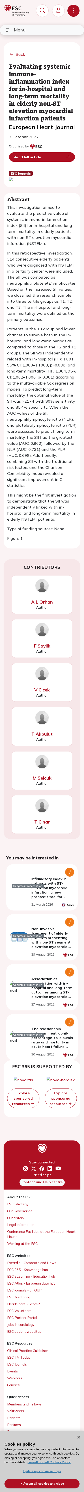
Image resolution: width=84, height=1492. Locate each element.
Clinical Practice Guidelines (28, 1351)
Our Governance (19, 1211)
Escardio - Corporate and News (31, 1263)
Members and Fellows (24, 1404)
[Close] (79, 1437)
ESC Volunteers (19, 1311)
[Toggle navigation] (73, 11)
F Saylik (42, 646)
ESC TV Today (18, 1357)
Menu (20, 30)
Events (12, 1371)
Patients (14, 1418)
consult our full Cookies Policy (49, 1462)
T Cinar (42, 822)
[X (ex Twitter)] (33, 1168)
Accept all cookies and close (43, 1483)
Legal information (20, 1225)
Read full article (27, 157)
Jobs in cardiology (20, 1324)
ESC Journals (17, 1364)
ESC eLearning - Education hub (31, 1276)
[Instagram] (25, 1168)
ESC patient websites (24, 1331)
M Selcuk (42, 778)
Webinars (14, 1378)
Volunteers (15, 1411)
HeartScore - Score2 (23, 1304)
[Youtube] (58, 1169)
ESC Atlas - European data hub (31, 1283)
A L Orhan (42, 602)
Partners (14, 1425)
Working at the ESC (22, 1244)
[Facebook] (41, 1168)
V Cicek (42, 690)
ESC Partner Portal (22, 1318)
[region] (42, 1461)
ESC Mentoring (18, 1297)
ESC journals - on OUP (24, 1290)
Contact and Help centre (42, 1182)
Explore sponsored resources (22, 1098)
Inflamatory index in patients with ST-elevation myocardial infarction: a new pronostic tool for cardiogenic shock (49, 890)
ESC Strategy (17, 1204)
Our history (15, 1218)
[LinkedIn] (49, 1168)
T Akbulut (42, 734)
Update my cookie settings (42, 1471)
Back (20, 54)
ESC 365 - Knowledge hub (27, 1270)
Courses (13, 1385)
